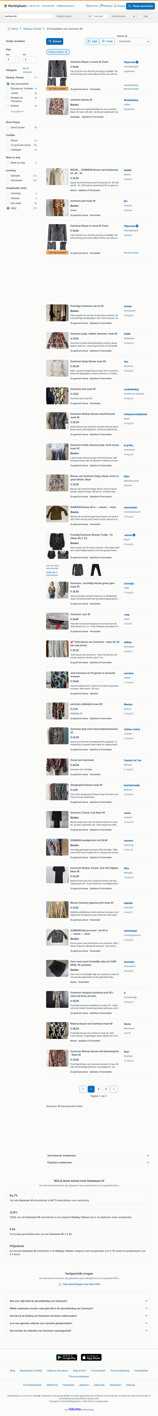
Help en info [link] (34, 6)
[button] (106, 6)
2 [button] (98, 1089)
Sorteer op (122, 36)
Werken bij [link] (52, 1385)
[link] (14, 5)
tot (24, 54)
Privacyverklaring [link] (119, 1370)
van (7, 54)
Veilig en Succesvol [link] (57, 1370)
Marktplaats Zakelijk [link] (31, 1370)
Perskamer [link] (68, 1385)
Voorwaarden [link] (48, 6)
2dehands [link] (99, 1385)
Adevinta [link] (84, 1385)
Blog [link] (12, 1370)
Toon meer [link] (16, 111)
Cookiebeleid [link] (141, 1370)
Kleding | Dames (56, 52)
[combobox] (28, 16)
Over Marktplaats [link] (32, 1385)
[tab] (92, 41)
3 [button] (106, 1089)
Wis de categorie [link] (27, 70)
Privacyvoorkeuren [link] (79, 1376)
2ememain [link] (115, 1385)
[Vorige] (83, 1089)
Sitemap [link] (130, 1385)
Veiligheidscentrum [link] (65, 6)
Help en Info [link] (79, 1370)
